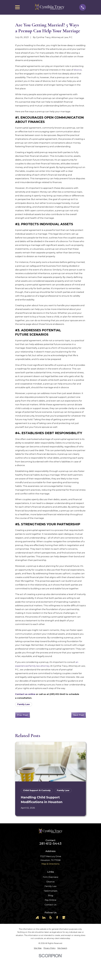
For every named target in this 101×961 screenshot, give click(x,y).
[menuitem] (38, 948)
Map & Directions (50, 864)
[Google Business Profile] (63, 917)
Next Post (78, 715)
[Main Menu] (17, 7)
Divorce (50, 881)
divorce (78, 70)
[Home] (49, 7)
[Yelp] (50, 917)
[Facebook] (57, 917)
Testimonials (50, 891)
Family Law (23, 704)
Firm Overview (50, 877)
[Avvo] (37, 917)
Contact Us (50, 904)
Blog (50, 895)
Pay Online (50, 900)
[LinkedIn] (43, 917)
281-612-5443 (50, 843)
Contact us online (25, 694)
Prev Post (22, 715)
